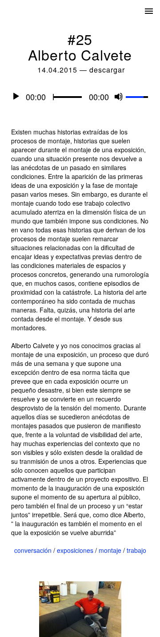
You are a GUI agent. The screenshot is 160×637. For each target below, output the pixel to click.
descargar (107, 70)
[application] (80, 96)
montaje (110, 550)
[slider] (138, 95)
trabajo (136, 550)
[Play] (16, 96)
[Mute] (118, 96)
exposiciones (75, 550)
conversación (33, 550)
